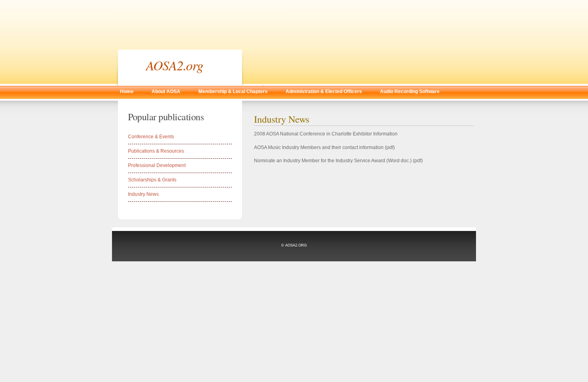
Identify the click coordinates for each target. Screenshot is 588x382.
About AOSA (166, 91)
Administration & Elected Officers (324, 91)
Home (127, 91)
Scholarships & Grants (152, 180)
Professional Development (157, 165)
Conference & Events (151, 136)
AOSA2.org (174, 65)
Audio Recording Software (410, 91)
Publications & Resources (156, 151)
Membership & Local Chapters (233, 91)
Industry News (143, 194)
